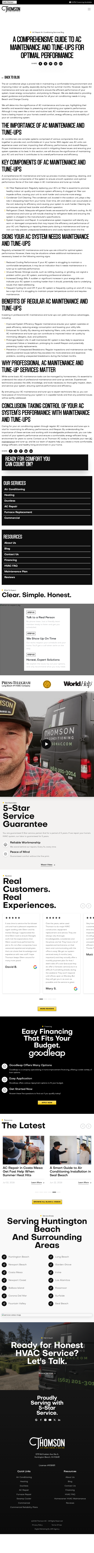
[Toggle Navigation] (89, 9)
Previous (82, 905)
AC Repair (36, 32)
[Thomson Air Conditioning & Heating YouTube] (50, 1420)
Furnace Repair (24, 1495)
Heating (9, 495)
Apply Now (47, 1103)
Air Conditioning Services (50, 32)
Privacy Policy (37, 1525)
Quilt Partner (8, 2)
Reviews (9, 577)
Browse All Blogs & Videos (47, 1202)
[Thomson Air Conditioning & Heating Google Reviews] (36, 1420)
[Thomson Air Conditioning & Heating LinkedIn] (59, 1420)
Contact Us (11, 554)
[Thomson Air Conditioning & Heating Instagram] (45, 1420)
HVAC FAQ (11, 566)
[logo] (17, 9)
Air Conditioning (14, 489)
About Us (10, 543)
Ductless (9, 501)
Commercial (12, 518)
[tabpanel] (21, 953)
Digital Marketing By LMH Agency (47, 1529)
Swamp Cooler (24, 1499)
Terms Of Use (57, 1525)
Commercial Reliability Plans (24, 1507)
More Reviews (47, 1009)
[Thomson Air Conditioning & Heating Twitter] (54, 1420)
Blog (62, 32)
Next (88, 905)
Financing (10, 560)
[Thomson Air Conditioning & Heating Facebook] (41, 1420)
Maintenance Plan (15, 572)
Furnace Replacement (18, 512)
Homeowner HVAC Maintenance (70, 1499)
